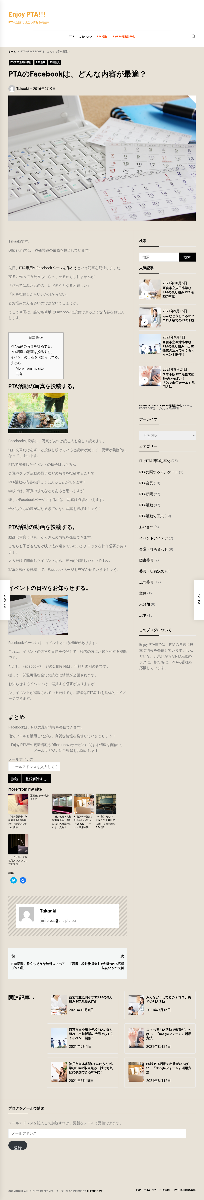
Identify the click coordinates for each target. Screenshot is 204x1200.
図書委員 (146, 560)
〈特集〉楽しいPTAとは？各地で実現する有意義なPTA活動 (105, 822)
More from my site (30, 368)
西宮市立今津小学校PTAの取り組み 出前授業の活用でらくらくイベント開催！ (178, 348)
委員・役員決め (151, 571)
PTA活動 (102, 36)
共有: (19, 374)
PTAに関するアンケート (158, 472)
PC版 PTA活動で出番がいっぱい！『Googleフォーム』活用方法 (83, 822)
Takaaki (22, 89)
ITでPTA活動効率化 (123, 36)
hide (40, 337)
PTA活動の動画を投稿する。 (32, 352)
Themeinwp (94, 1191)
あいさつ (146, 527)
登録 (18, 1147)
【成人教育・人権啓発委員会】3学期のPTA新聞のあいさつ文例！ (61, 822)
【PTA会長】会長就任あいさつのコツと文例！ (17, 861)
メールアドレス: (21, 759)
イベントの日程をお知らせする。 (36, 357)
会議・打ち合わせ (153, 549)
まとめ (16, 363)
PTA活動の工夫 (151, 516)
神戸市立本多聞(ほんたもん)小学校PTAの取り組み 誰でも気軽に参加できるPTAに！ (91, 1068)
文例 (142, 593)
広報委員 (55, 62)
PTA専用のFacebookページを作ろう (48, 268)
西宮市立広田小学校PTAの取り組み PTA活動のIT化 (178, 292)
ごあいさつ (85, 36)
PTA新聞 (146, 494)
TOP (71, 36)
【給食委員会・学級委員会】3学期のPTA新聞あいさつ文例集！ (17, 822)
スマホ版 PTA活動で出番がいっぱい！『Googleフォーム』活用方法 (179, 380)
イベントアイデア (153, 538)
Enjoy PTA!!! (27, 14)
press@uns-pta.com (62, 920)
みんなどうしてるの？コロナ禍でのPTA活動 (178, 318)
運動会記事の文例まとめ (39, 797)
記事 (142, 615)
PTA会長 (146, 483)
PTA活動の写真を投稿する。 (32, 346)
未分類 (144, 604)
